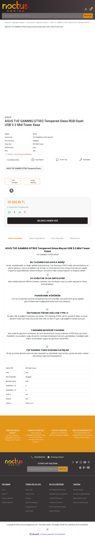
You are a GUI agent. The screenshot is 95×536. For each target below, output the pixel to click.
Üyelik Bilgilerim (7, 502)
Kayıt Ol (4, 494)
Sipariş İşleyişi (78, 490)
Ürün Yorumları (57, 238)
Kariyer (28, 498)
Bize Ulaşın (30, 511)
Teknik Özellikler (15, 238)
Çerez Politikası (54, 511)
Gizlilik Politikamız (55, 498)
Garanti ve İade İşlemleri (81, 494)
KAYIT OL (62, 469)
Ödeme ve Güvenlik (55, 502)
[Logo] (15, 6)
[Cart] (90, 9)
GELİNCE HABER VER (47, 220)
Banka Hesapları (32, 502)
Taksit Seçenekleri (37, 238)
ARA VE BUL (88, 15)
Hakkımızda (30, 494)
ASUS (35, 134)
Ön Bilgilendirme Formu (57, 490)
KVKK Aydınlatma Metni (57, 507)
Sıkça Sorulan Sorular (80, 502)
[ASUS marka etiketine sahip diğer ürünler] (8, 117)
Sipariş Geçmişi (7, 498)
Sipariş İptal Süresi (80, 498)
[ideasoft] (34, 534)
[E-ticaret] (47, 534)
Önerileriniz (75, 238)
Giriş (3, 490)
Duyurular (29, 490)
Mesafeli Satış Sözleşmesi (58, 494)
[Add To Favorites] (12, 159)
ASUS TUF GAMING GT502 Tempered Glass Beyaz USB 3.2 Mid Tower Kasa (23, 168)
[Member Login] (85, 9)
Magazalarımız (31, 507)
